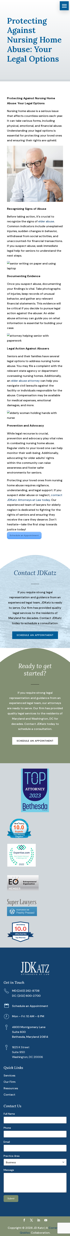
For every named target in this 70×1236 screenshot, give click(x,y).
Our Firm (9, 1082)
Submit (11, 1198)
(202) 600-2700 (29, 996)
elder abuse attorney (25, 381)
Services (9, 1075)
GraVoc (25, 1233)
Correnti (54, 1228)
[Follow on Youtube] (46, 1220)
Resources (11, 1088)
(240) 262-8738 (28, 991)
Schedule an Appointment (24, 535)
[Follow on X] (31, 1220)
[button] (64, 5)
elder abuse (46, 221)
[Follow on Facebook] (24, 1220)
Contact (9, 1094)
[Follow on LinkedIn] (38, 1220)
